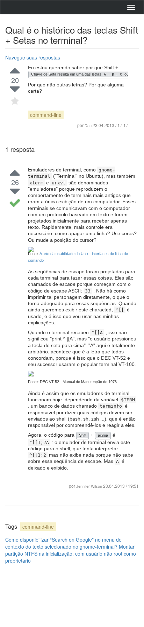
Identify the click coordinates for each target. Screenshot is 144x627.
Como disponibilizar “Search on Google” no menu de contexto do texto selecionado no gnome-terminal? (63, 543)
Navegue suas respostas (32, 57)
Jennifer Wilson (89, 486)
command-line (46, 114)
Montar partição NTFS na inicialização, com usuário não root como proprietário (70, 553)
